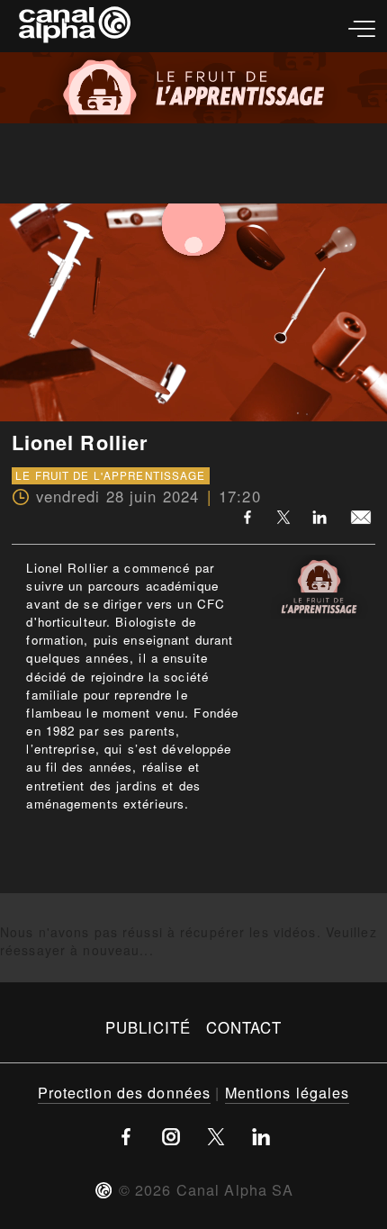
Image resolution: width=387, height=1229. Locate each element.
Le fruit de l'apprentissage (110, 475)
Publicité (148, 1027)
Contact (244, 1027)
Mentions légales (287, 1092)
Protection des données (125, 1092)
